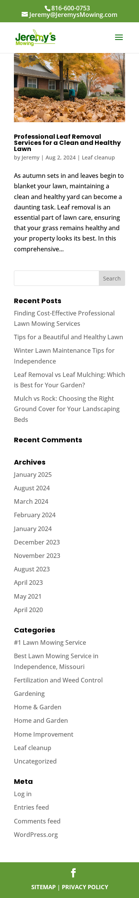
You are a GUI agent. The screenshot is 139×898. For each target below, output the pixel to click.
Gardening (29, 693)
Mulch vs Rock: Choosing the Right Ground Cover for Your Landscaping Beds (67, 408)
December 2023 (37, 542)
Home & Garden (37, 707)
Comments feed (37, 821)
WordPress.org (36, 834)
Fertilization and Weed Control (58, 680)
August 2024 (32, 488)
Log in (23, 794)
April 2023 (28, 582)
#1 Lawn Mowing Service (50, 642)
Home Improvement (43, 734)
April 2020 (28, 610)
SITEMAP (43, 887)
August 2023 (32, 569)
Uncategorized (35, 761)
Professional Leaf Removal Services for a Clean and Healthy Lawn (67, 142)
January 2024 (33, 529)
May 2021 (28, 596)
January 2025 (33, 474)
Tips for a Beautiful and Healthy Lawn (68, 337)
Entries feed (31, 807)
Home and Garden (41, 720)
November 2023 (37, 555)
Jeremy (30, 157)
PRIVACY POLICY (85, 887)
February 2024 (35, 515)
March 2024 (31, 501)
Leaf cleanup (98, 157)
